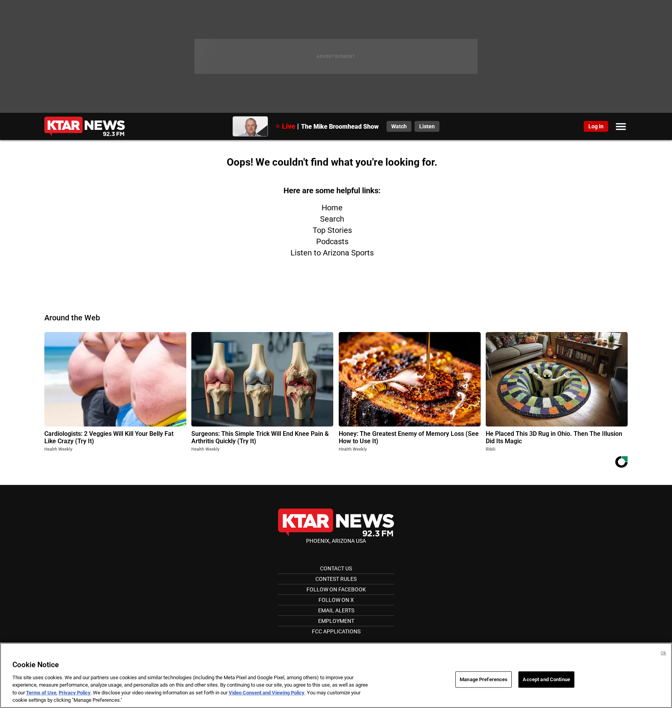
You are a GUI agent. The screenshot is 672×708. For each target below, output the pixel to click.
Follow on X (336, 600)
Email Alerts (336, 610)
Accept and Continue (546, 679)
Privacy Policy (75, 693)
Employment (336, 621)
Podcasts (332, 241)
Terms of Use (41, 693)
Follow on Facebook (336, 589)
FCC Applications (336, 631)
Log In (596, 126)
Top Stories (332, 230)
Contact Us (336, 568)
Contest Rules (336, 579)
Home (332, 207)
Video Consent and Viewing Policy (266, 693)
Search (332, 219)
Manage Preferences (484, 679)
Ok (663, 653)
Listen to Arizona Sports (332, 252)
